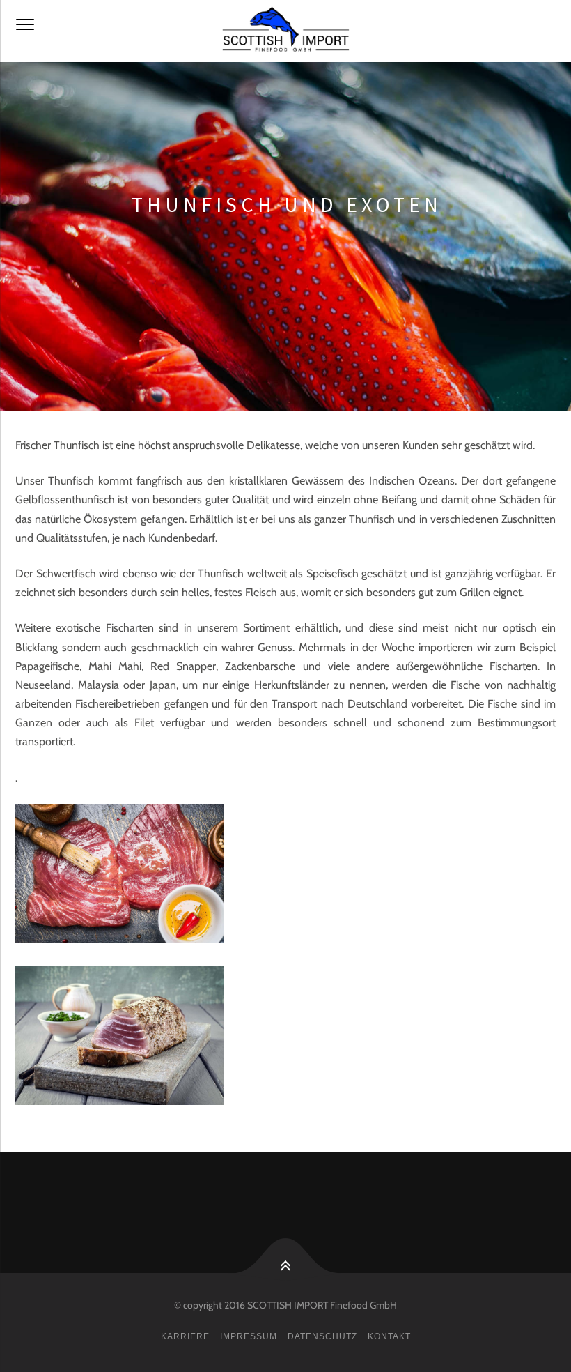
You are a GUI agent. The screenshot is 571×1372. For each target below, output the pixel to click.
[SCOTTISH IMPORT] (285, 31)
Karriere (185, 1336)
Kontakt (389, 1336)
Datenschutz (322, 1336)
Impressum (248, 1336)
